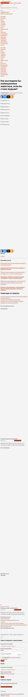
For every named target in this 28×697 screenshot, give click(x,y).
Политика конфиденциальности (10, 620)
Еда (2, 30)
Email (2, 650)
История (3, 18)
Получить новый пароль (6, 686)
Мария (9, 94)
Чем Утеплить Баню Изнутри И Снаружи (12, 623)
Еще (2, 27)
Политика (3, 40)
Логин (2, 676)
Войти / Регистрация (15, 3)
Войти (2, 660)
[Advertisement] (14, 188)
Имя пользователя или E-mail (9, 683)
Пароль (7, 673)
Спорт (2, 45)
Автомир (3, 16)
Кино (2, 19)
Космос (3, 21)
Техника (3, 23)
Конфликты (4, 35)
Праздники (4, 42)
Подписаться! (18, 440)
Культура (3, 32)
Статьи (3, 26)
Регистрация (15, 694)
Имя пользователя (6, 648)
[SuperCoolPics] (6, 1)
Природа (3, 24)
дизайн (3, 256)
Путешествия (4, 43)
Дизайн (13, 94)
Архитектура (4, 29)
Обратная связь (5, 618)
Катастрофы (4, 34)
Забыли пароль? (9, 673)
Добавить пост (5, 3)
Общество (3, 38)
